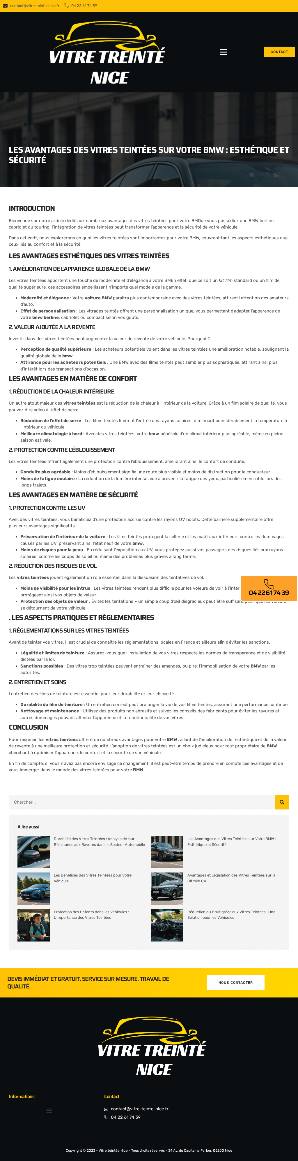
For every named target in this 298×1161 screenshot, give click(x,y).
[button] (223, 52)
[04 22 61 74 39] (269, 584)
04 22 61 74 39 (269, 593)
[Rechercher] (282, 802)
